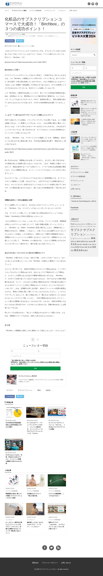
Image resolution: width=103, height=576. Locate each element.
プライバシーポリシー (50, 563)
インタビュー (62, 10)
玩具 (93, 244)
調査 (86, 247)
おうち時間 (86, 224)
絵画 (73, 247)
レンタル (84, 238)
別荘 (75, 241)
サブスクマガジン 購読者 (28, 376)
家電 (74, 244)
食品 (76, 250)
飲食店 (85, 250)
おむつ (92, 224)
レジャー (79, 238)
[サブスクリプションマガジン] (14, 3)
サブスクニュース (50, 10)
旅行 (81, 244)
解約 (83, 247)
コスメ (94, 226)
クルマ (89, 226)
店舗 (78, 244)
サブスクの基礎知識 (35, 10)
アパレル (85, 226)
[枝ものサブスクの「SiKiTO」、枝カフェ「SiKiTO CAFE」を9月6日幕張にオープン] (76, 156)
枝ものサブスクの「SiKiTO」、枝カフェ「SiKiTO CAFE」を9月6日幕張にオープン (88, 156)
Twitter (21, 41)
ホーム (7, 10)
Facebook (10, 41)
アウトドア (79, 226)
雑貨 (94, 247)
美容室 (77, 247)
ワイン (89, 238)
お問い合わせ (73, 10)
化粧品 (48, 390)
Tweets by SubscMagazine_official (83, 201)
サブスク (9, 390)
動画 (78, 241)
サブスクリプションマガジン (48, 569)
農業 (91, 247)
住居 (72, 241)
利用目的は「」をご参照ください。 (83, 81)
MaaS (73, 224)
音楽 (72, 250)
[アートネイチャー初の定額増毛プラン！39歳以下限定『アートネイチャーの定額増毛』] (76, 148)
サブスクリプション (25, 390)
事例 (39, 390)
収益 (86, 241)
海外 (90, 244)
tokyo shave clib (79, 224)
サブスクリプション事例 (19, 10)
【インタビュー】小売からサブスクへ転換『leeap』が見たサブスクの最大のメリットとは (88, 140)
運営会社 (35, 563)
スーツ (88, 235)
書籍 (84, 244)
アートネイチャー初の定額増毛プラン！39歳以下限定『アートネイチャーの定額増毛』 (89, 148)
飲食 (81, 250)
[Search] (95, 55)
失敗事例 (90, 241)
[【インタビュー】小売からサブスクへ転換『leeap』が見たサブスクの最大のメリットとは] (76, 140)
